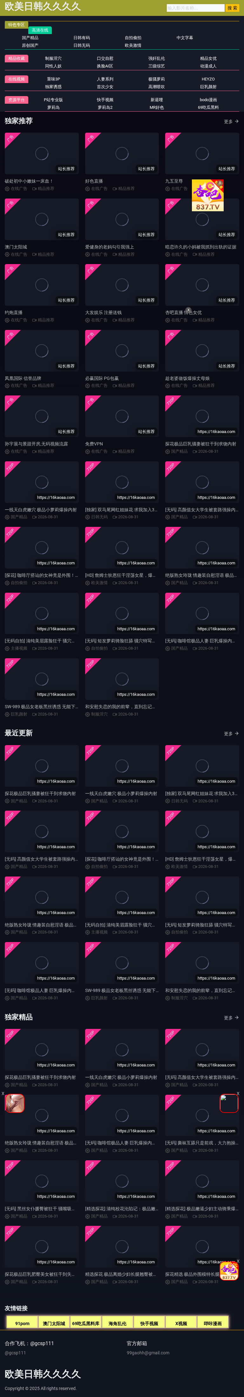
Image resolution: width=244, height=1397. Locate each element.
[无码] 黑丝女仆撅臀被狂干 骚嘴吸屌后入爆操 (49, 1208)
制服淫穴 (53, 58)
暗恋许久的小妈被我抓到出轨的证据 (200, 246)
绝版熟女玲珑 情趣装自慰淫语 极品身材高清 (48, 924)
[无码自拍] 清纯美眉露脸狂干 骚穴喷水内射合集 (51, 640)
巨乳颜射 (208, 86)
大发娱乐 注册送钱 (103, 312)
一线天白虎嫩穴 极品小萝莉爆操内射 (41, 509)
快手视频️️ (105, 99)
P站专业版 (53, 99)
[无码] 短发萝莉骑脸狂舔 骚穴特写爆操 (123, 640)
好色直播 (94, 181)
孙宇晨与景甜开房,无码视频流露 (36, 443)
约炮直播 (14, 312)
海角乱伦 (117, 1323)
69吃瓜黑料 (208, 107)
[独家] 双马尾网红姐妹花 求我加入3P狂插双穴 (130, 509)
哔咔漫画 (213, 1323)
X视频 (181, 1323)
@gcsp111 (15, 1352)
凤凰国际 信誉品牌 (23, 378)
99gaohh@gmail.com (148, 1352)
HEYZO (208, 79)
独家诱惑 (53, 86)
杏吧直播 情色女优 (183, 312)
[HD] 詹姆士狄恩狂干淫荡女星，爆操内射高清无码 (134, 575)
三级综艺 (156, 66)
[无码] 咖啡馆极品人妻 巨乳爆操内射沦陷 (45, 990)
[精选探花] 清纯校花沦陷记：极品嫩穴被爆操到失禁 (135, 1208)
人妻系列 (105, 79)
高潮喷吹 (156, 86)
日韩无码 (81, 45)
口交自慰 (105, 58)
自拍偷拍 (133, 37)
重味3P (53, 79)
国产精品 (30, 37)
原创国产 (30, 45)
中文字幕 (185, 37)
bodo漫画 (208, 99)
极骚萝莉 (156, 79)
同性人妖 (53, 66)
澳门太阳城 (16, 246)
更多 (228, 121)
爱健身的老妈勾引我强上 (109, 246)
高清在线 (40, 30)
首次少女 (105, 86)
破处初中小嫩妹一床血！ (29, 181)
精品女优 (208, 58)
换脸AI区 (105, 66)
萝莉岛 (53, 107)
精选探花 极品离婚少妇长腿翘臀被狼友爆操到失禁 (134, 1274)
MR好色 (157, 107)
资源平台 (16, 99)
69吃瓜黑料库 (85, 1323)
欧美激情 (133, 45)
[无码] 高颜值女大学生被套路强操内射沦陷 (46, 859)
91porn (22, 1323)
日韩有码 (81, 37)
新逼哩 (157, 99)
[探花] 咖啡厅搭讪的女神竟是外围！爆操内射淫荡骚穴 (58, 575)
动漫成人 (208, 66)
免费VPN (94, 443)
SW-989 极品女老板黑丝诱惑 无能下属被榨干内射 (53, 706)
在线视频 (16, 79)
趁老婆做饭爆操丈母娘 (187, 378)
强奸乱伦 (156, 58)
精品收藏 (16, 58)
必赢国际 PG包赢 (102, 378)
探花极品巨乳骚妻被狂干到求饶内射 (200, 443)
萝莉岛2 (105, 107)
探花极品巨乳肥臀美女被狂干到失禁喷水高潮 (49, 1274)
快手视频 (149, 1323)
